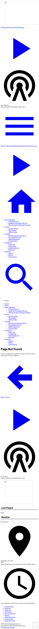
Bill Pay (10, 255)
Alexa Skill (11, 250)
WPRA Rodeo (12, 232)
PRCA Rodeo (12, 230)
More (2, 512)
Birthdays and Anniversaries (17, 235)
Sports (7, 227)
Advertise (8, 251)
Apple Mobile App (13, 248)
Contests (7, 234)
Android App (12, 246)
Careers (10, 253)
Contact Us (8, 242)
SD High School (13, 228)
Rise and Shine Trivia (14, 237)
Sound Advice (12, 257)
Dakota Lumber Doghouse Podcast (19, 225)
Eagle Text (11, 244)
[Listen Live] (19, 47)
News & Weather (10, 219)
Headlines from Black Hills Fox (17, 223)
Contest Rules (12, 241)
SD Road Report (13, 221)
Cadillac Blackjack (14, 239)
